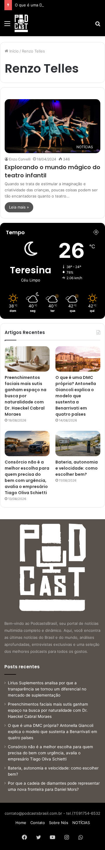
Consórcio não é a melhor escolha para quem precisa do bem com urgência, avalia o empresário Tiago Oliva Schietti (27, 477)
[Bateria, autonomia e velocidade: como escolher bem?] (77, 443)
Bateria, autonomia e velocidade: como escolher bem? (76, 468)
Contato (37, 822)
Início (13, 51)
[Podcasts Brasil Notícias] (21, 23)
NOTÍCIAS (81, 822)
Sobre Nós (58, 822)
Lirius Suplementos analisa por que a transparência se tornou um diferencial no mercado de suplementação (47, 689)
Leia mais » (19, 207)
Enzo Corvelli (20, 159)
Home (20, 822)
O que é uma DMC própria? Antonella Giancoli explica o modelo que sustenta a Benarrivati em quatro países (75, 396)
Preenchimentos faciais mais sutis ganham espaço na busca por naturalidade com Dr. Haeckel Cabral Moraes (25, 396)
